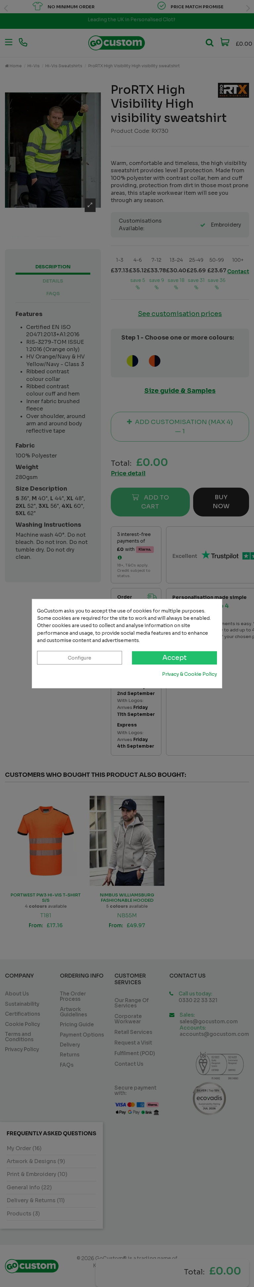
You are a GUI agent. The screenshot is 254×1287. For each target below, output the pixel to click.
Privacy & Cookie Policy (189, 674)
